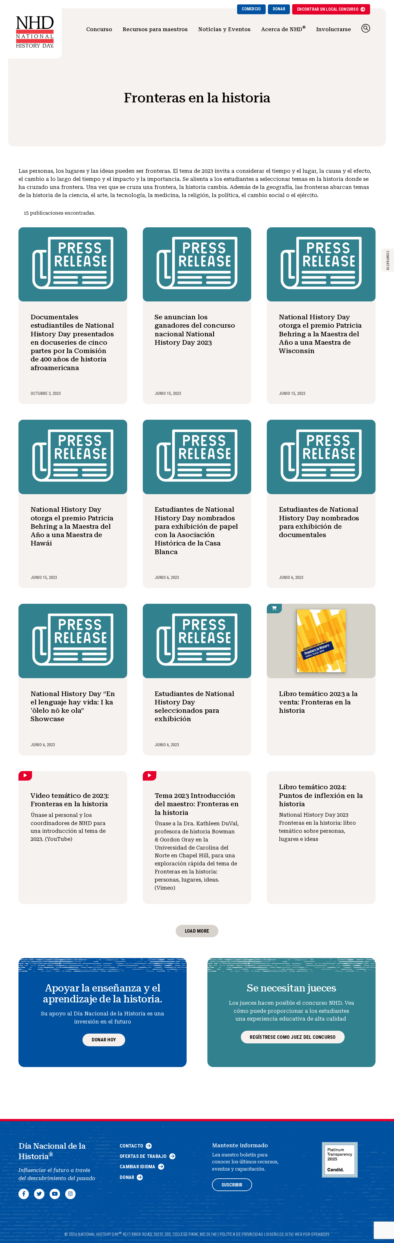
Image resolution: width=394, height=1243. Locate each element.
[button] (365, 28)
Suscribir (232, 1185)
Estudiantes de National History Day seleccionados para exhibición (194, 706)
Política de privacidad (241, 1234)
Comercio (251, 9)
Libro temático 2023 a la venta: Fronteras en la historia (318, 702)
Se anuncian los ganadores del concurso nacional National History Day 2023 (195, 329)
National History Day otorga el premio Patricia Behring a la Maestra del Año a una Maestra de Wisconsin (320, 334)
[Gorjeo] (39, 1194)
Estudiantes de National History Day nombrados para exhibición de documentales (319, 522)
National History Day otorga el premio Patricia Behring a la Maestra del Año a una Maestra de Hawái (72, 526)
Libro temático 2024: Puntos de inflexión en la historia (321, 795)
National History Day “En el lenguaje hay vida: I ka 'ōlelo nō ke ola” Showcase (73, 706)
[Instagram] (70, 1194)
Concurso (99, 29)
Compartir (388, 260)
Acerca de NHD (283, 28)
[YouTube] (55, 1194)
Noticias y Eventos (224, 29)
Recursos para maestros (155, 29)
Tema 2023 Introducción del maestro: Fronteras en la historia (197, 804)
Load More (197, 931)
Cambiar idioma (137, 1166)
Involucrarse (333, 29)
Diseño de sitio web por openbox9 (298, 1234)
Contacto (131, 1146)
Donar (279, 9)
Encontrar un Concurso (328, 9)
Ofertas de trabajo (143, 1156)
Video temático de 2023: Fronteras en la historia (70, 800)
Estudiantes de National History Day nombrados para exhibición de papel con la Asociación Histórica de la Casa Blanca (196, 530)
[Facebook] (23, 1194)
